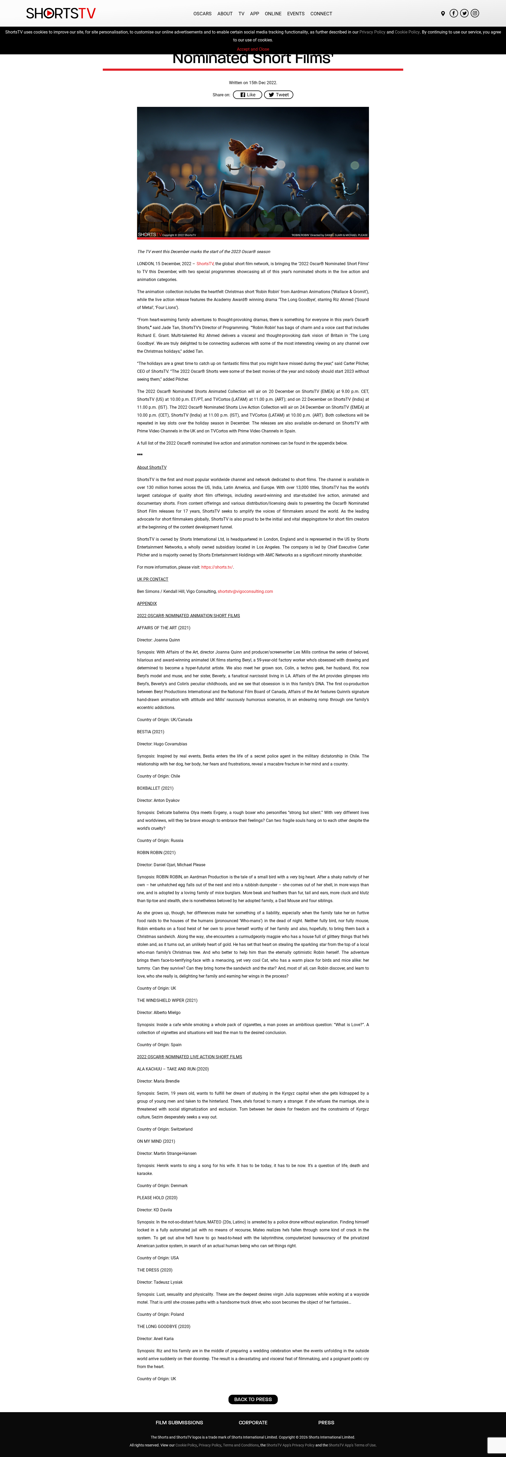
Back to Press (253, 1399)
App (254, 13)
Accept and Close (253, 49)
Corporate (253, 1422)
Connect (321, 13)
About (225, 13)
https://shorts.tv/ (217, 567)
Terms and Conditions (241, 1445)
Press (326, 1422)
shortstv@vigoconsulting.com (245, 591)
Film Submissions (179, 1422)
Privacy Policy (372, 32)
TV (241, 13)
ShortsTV (205, 263)
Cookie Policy (407, 32)
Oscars (202, 13)
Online (273, 13)
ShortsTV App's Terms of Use (352, 1445)
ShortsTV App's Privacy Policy (290, 1445)
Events (296, 13)
